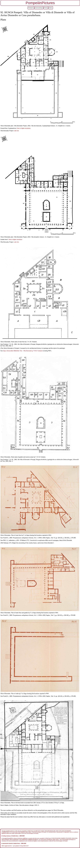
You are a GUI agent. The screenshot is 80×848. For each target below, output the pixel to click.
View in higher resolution (23, 128)
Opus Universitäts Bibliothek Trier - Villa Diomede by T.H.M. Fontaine (22, 351)
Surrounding (38, 8)
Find (45, 8)
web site (16, 130)
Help (50, 8)
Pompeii (30, 8)
